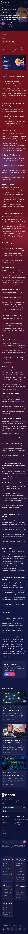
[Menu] (25, 2)
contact (18, 644)
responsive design (8, 175)
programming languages (9, 141)
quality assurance (18, 275)
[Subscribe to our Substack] (7, 929)
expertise (4, 379)
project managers (20, 401)
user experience (9, 163)
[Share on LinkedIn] (9, 41)
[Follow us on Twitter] (12, 929)
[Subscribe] (24, 841)
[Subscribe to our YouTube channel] (16, 929)
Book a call (8, 674)
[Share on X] (6, 41)
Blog (3, 7)
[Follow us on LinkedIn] (20, 929)
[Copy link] (3, 41)
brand (12, 595)
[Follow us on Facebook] (24, 929)
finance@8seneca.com (20, 879)
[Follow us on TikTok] (3, 929)
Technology (8, 7)
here (8, 656)
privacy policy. (13, 847)
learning (4, 539)
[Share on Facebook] (13, 41)
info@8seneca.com (22, 819)
